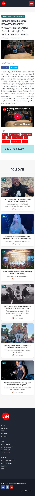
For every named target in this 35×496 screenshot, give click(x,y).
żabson (25, 141)
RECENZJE (4, 436)
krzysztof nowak (17, 138)
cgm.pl (19, 38)
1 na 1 (3, 441)
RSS (2, 469)
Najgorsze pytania (7, 447)
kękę (8, 138)
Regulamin (4, 466)
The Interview (5, 452)
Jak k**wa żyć (5, 450)
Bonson (5, 134)
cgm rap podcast (14, 134)
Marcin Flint (6, 141)
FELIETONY (4, 434)
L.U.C (26, 138)
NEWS (3, 425)
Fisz (4, 138)
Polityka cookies (6, 463)
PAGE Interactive (29, 491)
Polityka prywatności (8, 460)
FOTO (3, 431)
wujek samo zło (15, 141)
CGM (4, 179)
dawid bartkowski (26, 134)
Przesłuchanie (6, 444)
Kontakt (4, 457)
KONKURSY (4, 428)
